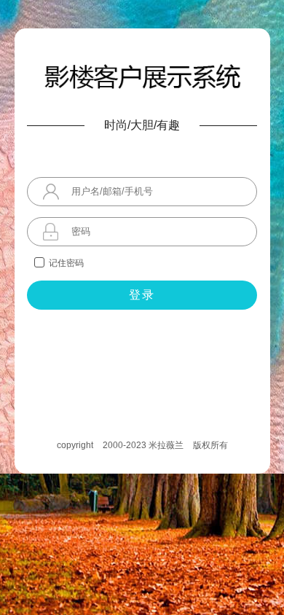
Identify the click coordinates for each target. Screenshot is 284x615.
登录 (142, 295)
